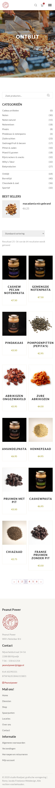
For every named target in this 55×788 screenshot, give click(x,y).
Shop (4, 707)
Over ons (6, 724)
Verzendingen (8, 748)
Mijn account (8, 760)
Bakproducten (9, 166)
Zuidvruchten (8, 138)
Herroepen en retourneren (15, 754)
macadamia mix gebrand (37, 203)
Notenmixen (8, 124)
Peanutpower (10, 682)
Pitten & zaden (9, 147)
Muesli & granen (10, 152)
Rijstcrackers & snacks (13, 157)
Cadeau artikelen (10, 110)
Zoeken (48, 95)
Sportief (6, 187)
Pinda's (5, 129)
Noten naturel (9, 120)
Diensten (6, 701)
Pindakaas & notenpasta (14, 133)
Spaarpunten (8, 712)
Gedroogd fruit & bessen (14, 143)
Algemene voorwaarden (13, 742)
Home (13, 49)
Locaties (6, 718)
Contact (6, 730)
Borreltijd (7, 178)
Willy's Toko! (8, 161)
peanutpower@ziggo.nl (13, 665)
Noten (5, 115)
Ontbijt (25, 49)
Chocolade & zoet (10, 183)
